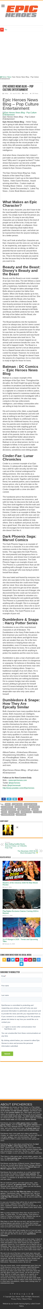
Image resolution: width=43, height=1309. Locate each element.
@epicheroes (14, 783)
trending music (8, 814)
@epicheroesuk (14, 785)
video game (21, 814)
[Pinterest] (17, 960)
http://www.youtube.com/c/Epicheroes (18, 788)
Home (4, 77)
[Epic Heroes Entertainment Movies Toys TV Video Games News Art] (21, 11)
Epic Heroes (34, 807)
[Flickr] (26, 960)
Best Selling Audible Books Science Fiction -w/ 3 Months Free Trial (16, 845)
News (9, 77)
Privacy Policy (16, 1299)
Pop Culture (14, 812)
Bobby (6, 93)
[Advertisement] (21, 54)
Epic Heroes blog (8, 809)
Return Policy (27, 1299)
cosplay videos (30, 804)
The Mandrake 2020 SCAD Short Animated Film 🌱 (28, 851)
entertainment (21, 807)
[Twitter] (13, 960)
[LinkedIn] (21, 960)
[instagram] (39, 960)
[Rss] (4, 960)
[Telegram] (21, 964)
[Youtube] (30, 960)
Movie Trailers (24, 809)
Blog (8, 804)
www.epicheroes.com (18, 780)
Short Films (26, 812)
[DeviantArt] (34, 960)
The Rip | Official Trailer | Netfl (15, 29)
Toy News (37, 812)
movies (35, 809)
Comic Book (17, 804)
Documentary (7, 807)
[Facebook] (9, 960)
